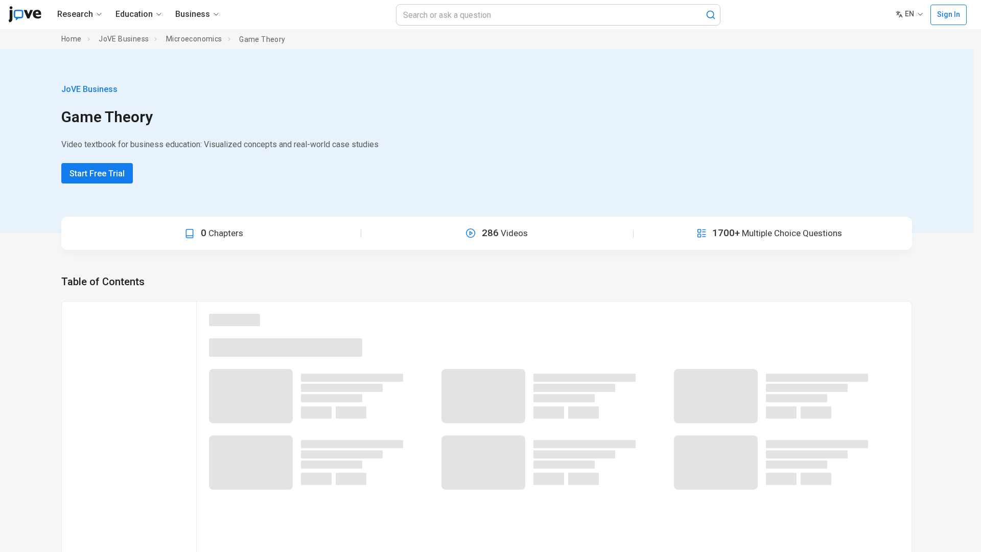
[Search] (711, 15)
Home (71, 39)
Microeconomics (194, 39)
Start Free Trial (97, 173)
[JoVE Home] (24, 14)
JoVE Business (124, 39)
